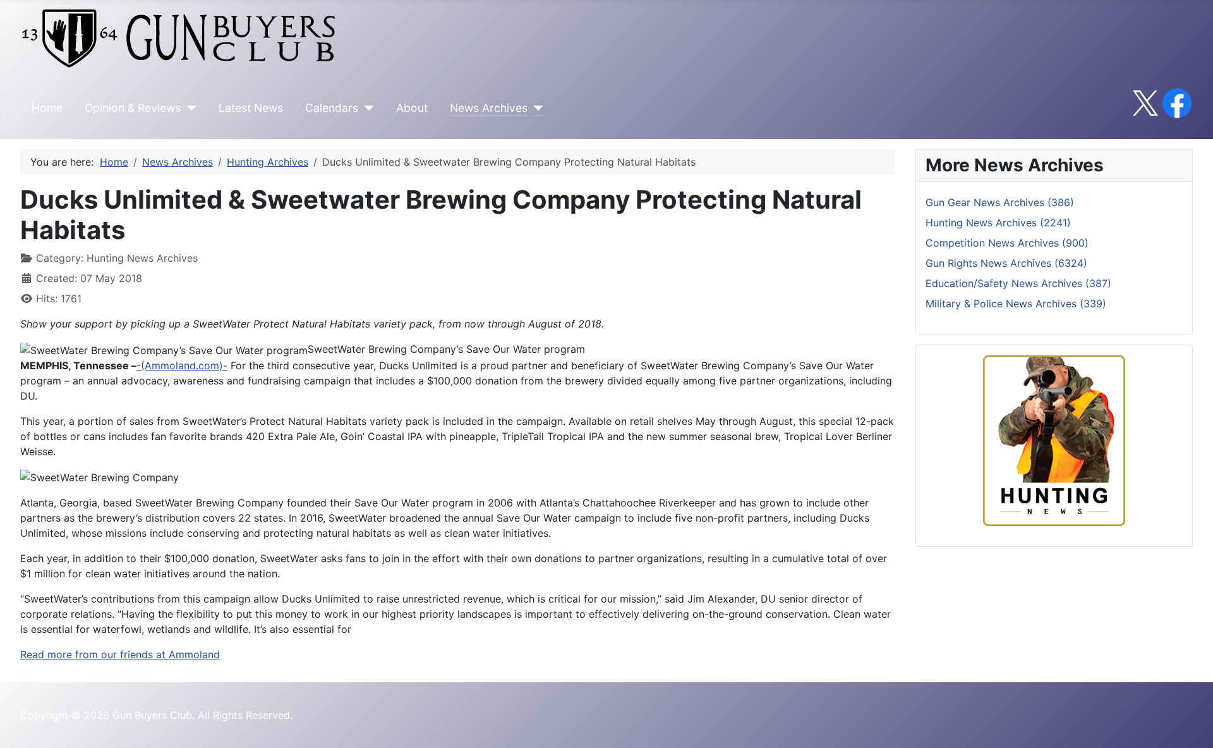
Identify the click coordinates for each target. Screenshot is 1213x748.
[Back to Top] (1191, 724)
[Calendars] (366, 108)
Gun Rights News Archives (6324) (1006, 263)
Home (47, 107)
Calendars (331, 107)
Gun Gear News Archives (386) (1000, 202)
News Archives (489, 107)
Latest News (251, 107)
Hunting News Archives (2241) (998, 222)
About (412, 107)
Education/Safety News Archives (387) (1018, 283)
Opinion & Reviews (133, 107)
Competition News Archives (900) (1007, 242)
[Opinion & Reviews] (188, 108)
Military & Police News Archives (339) (1016, 303)
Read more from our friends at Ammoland (120, 654)
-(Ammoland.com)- (181, 365)
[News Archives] (535, 108)
